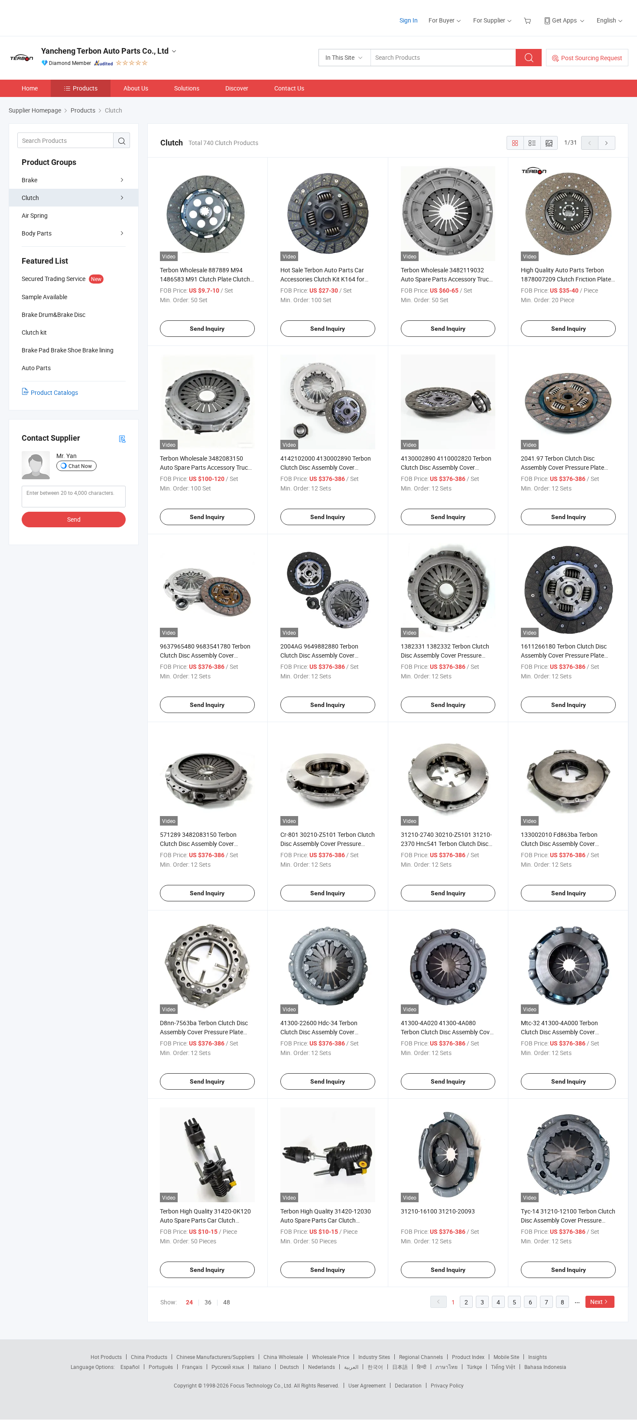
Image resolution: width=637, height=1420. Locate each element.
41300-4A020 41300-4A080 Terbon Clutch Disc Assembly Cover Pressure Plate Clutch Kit (448, 1032)
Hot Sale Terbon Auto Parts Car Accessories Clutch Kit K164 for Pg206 (322, 279)
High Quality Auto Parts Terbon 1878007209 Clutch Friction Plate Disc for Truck (566, 279)
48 (226, 1302)
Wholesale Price (330, 1356)
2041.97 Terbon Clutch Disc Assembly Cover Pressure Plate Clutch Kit (562, 467)
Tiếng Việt (503, 1366)
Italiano (262, 1366)
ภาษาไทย (447, 1366)
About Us (136, 88)
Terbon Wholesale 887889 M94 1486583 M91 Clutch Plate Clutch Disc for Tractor (205, 279)
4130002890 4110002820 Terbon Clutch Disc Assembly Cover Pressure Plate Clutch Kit (446, 467)
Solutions (186, 88)
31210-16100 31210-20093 (438, 1211)
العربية (351, 1366)
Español (130, 1366)
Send (74, 519)
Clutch (30, 198)
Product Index (468, 1356)
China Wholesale (283, 1356)
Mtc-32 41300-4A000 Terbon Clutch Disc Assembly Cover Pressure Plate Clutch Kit (559, 1032)
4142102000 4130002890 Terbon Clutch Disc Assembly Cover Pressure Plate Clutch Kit (325, 467)
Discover (236, 88)
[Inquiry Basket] (528, 20)
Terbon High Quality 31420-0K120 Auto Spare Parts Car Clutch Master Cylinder (205, 1220)
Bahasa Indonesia (545, 1366)
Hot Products (106, 1356)
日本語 (400, 1366)
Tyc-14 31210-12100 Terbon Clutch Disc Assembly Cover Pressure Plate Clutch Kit (568, 1220)
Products (85, 88)
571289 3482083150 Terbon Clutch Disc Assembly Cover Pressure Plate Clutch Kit (198, 843)
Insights (537, 1356)
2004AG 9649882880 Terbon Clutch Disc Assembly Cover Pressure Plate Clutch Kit (319, 655)
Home (30, 88)
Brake (29, 180)
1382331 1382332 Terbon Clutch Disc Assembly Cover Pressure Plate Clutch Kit (445, 655)
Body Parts (37, 233)
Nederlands (321, 1366)
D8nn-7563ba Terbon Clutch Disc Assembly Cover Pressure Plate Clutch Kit (204, 1032)
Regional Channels (421, 1356)
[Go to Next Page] (606, 142)
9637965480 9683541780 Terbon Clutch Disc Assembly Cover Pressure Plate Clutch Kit (205, 655)
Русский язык (227, 1366)
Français (192, 1366)
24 (189, 1302)
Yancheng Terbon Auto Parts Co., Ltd (105, 50)
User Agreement (367, 1385)
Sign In (409, 20)
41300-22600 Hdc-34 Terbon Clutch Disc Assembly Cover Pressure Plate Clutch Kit (319, 1032)
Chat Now (80, 465)
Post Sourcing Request (591, 58)
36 (208, 1302)
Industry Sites (374, 1356)
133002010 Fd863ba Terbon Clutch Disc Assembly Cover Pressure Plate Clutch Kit (559, 843)
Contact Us (289, 88)
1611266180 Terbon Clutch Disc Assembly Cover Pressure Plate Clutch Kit (564, 655)
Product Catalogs (54, 392)
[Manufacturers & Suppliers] (64, 17)
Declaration (408, 1385)
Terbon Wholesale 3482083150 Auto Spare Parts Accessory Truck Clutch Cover (205, 467)
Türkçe (474, 1366)
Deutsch (289, 1366)
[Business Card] (122, 438)
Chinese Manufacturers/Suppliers (215, 1356)
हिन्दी (421, 1366)
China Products (149, 1356)
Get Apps (564, 20)
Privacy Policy (447, 1385)
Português (161, 1366)
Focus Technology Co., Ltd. (262, 1385)
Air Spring (35, 215)
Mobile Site (506, 1356)
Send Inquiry (207, 328)
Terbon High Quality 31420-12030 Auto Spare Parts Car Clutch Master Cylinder (325, 1220)
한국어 (375, 1366)
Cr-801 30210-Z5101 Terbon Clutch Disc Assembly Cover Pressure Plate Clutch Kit (327, 843)
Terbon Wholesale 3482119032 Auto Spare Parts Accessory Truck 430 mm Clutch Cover (446, 279)
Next (596, 1301)
